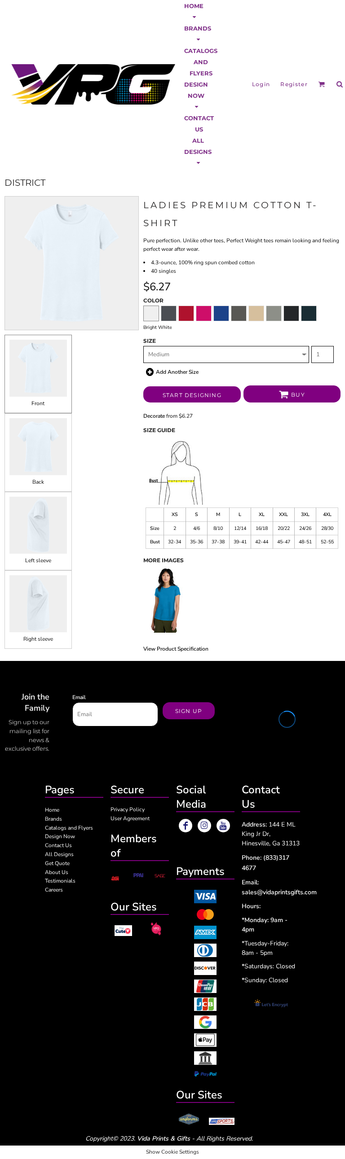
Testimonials (60, 880)
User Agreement (130, 818)
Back (38, 481)
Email (79, 697)
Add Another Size (177, 372)
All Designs (59, 854)
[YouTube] (223, 825)
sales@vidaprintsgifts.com (279, 892)
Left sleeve (38, 560)
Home (52, 809)
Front (37, 403)
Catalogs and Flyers (69, 827)
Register (294, 84)
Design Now (60, 836)
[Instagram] (204, 825)
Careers (54, 889)
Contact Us (58, 845)
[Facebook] (185, 825)
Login (261, 84)
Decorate (154, 416)
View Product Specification (175, 648)
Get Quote (57, 863)
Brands (53, 818)
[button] (194, 11)
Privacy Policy (128, 809)
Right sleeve (38, 639)
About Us (56, 872)
